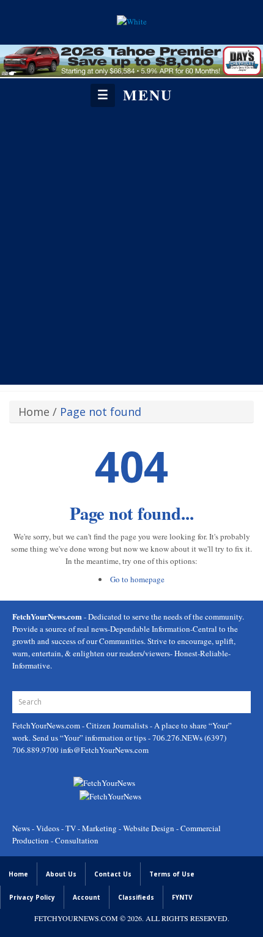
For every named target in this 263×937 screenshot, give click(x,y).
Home (34, 411)
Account (86, 897)
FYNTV (182, 897)
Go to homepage (137, 579)
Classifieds (136, 897)
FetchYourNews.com (47, 725)
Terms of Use (171, 874)
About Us (61, 874)
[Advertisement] (131, 245)
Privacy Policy (32, 897)
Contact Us (113, 874)
